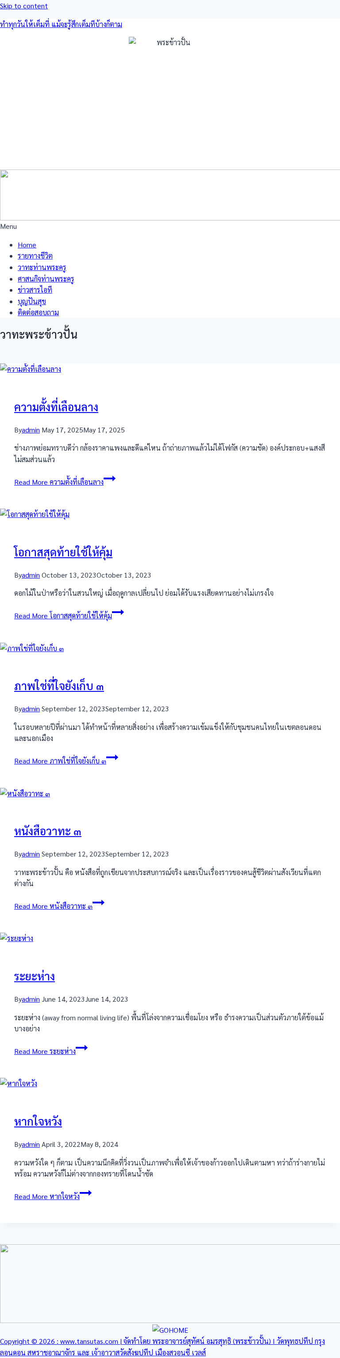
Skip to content (24, 5)
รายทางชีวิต (35, 255)
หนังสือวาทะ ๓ (47, 830)
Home (27, 244)
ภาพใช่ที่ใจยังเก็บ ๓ (59, 685)
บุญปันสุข (32, 301)
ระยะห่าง (34, 975)
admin (31, 429)
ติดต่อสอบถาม (38, 312)
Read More (59, 481)
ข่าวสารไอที (35, 289)
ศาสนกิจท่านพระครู (46, 278)
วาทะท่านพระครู (42, 267)
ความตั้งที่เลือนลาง (56, 406)
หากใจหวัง (38, 1121)
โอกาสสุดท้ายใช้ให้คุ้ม (63, 551)
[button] (170, 226)
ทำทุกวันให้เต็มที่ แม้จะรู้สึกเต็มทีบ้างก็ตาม (61, 24)
